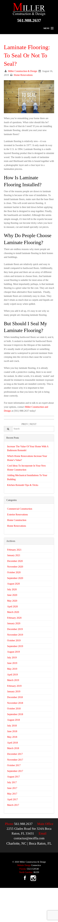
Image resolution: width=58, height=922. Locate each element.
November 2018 (15, 703)
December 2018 (15, 697)
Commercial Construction (19, 508)
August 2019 (13, 651)
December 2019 (15, 629)
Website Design (24, 865)
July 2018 (12, 725)
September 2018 (15, 714)
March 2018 (13, 748)
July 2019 (12, 657)
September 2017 (15, 771)
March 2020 (13, 612)
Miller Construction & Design (22, 71)
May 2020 (12, 600)
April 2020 (12, 606)
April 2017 (12, 799)
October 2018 (14, 708)
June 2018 (12, 731)
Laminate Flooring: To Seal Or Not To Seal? (27, 55)
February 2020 (14, 617)
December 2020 (15, 561)
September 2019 (15, 646)
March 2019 (13, 680)
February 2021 (14, 549)
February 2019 (14, 686)
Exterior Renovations (17, 514)
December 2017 (15, 754)
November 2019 (15, 634)
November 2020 (15, 566)
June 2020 (12, 595)
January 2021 (13, 555)
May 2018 (12, 737)
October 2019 (14, 640)
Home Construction (16, 520)
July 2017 (12, 782)
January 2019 (13, 691)
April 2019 (12, 674)
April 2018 (12, 742)
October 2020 (14, 572)
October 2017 (14, 765)
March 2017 (13, 805)
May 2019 (12, 669)
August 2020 (13, 583)
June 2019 (12, 663)
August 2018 (13, 720)
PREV (24, 424)
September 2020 (15, 578)
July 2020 (12, 589)
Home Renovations (23, 75)
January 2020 (13, 623)
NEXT (33, 424)
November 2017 (15, 759)
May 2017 (12, 793)
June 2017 (12, 788)
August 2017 (13, 776)
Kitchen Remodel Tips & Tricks (22, 485)
